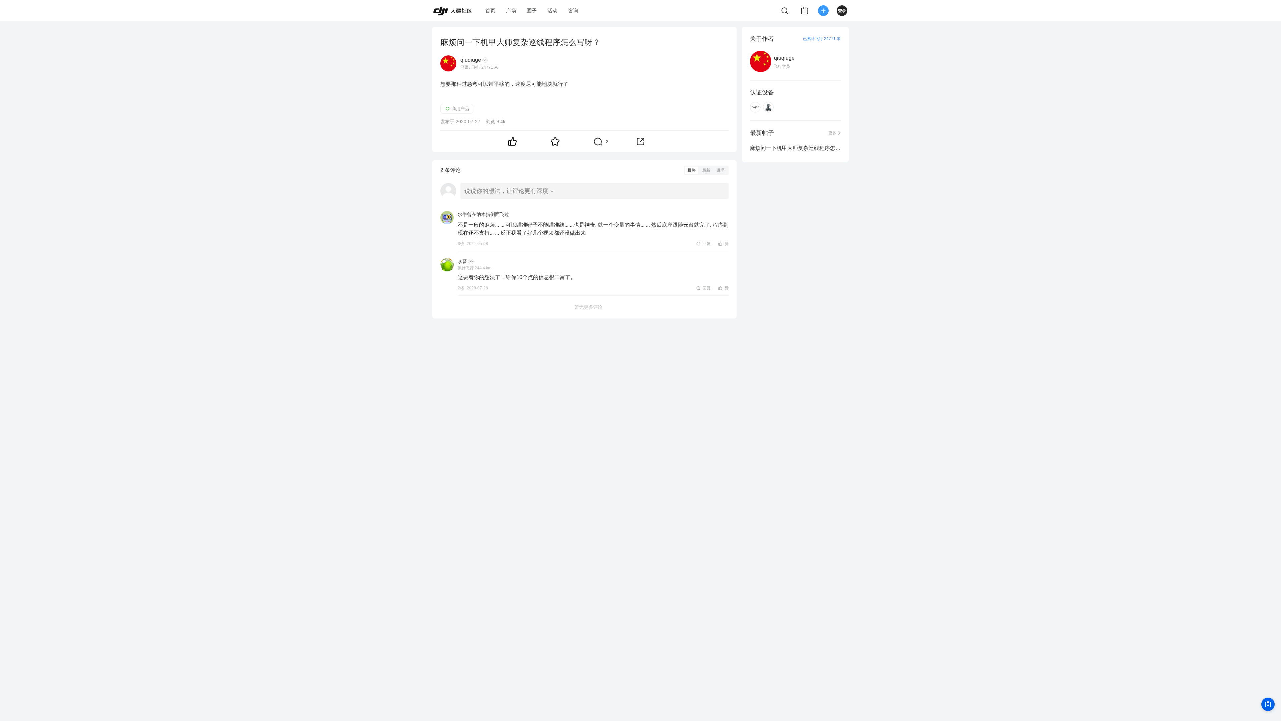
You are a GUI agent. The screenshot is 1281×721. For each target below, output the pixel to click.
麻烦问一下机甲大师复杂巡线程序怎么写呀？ (795, 148)
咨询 (573, 10)
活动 (552, 10)
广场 (511, 10)
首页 (490, 10)
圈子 (532, 10)
